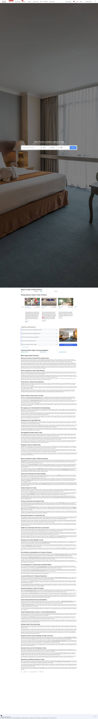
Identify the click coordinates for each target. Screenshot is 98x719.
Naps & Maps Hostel (61, 307)
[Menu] (95, 1)
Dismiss (95, 716)
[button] (74, 1)
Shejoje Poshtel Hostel (44, 307)
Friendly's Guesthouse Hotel (28, 307)
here (56, 717)
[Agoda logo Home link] (4, 1)
